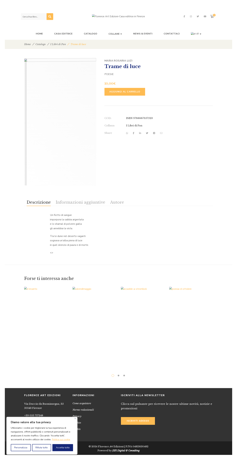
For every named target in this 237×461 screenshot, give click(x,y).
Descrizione (39, 202)
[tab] (38, 202)
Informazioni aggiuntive (80, 202)
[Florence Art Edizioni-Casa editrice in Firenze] (118, 16)
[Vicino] (75, 418)
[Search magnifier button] (49, 16)
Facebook (184, 16)
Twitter (198, 16)
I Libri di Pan (58, 44)
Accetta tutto (63, 447)
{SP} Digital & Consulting (126, 450)
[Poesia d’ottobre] (191, 323)
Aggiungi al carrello (124, 91)
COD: (107, 118)
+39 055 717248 (33, 415)
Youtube (205, 16)
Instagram (191, 16)
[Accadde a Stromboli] (142, 325)
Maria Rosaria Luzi (118, 60)
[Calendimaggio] (94, 325)
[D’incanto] (46, 325)
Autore (117, 202)
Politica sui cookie (61, 439)
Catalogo (40, 44)
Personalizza (20, 447)
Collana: (109, 125)
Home (27, 44)
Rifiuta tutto (41, 447)
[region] (41, 436)
